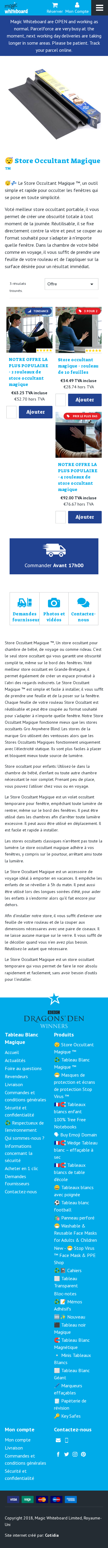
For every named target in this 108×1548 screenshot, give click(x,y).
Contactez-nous (21, 1191)
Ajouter (35, 412)
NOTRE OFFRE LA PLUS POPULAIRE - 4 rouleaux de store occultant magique (78, 477)
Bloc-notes (65, 1294)
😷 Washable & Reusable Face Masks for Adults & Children (75, 1233)
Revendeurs (16, 1076)
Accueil (12, 1052)
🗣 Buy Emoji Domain (75, 1135)
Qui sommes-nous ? (24, 1138)
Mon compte (18, 1440)
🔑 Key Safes (67, 1416)
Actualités (15, 1060)
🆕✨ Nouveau (69, 1317)
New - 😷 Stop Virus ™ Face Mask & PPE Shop (75, 1255)
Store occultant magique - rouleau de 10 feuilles (78, 366)
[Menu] (99, 7)
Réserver (55, 11)
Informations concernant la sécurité (18, 1153)
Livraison (14, 1084)
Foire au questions (23, 1068)
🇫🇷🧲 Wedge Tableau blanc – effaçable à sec (76, 1150)
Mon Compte (77, 11)
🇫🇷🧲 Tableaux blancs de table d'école (70, 1172)
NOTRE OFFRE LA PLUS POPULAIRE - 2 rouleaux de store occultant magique (28, 372)
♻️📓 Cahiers (68, 1270)
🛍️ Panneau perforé (74, 1218)
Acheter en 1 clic (21, 1168)
